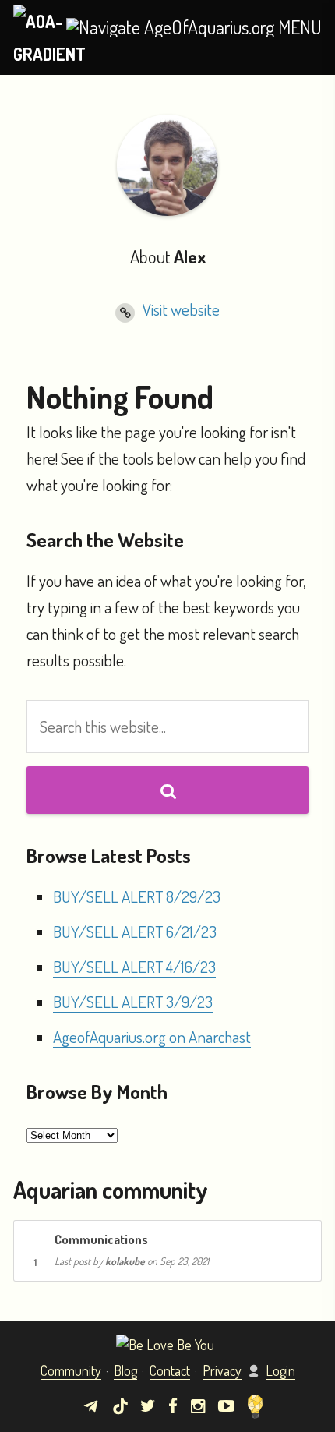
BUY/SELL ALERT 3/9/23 (133, 1001)
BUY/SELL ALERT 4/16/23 (134, 966)
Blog (125, 1370)
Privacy (222, 1370)
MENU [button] (298, 27)
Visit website (181, 309)
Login (280, 1370)
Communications (101, 1239)
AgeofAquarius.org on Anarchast (152, 1036)
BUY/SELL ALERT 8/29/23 (136, 896)
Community (71, 1370)
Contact (170, 1370)
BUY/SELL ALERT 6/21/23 (135, 931)
